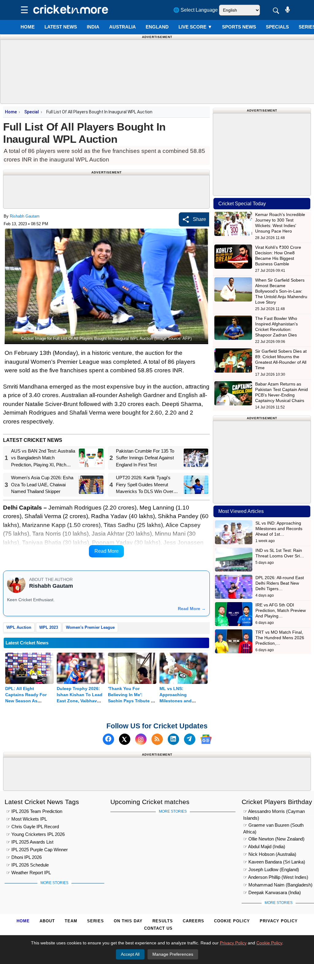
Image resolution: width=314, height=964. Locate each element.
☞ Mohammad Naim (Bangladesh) (277, 884)
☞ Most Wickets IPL (26, 819)
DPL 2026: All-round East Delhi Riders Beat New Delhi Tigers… (279, 583)
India (93, 26)
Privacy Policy (279, 921)
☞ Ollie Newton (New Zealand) (273, 838)
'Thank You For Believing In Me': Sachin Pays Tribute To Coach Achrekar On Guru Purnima (132, 700)
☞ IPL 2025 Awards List (29, 841)
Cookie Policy (232, 921)
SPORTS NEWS (239, 26)
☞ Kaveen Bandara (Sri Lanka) (274, 861)
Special (31, 111)
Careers (193, 921)
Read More (106, 551)
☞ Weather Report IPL (28, 872)
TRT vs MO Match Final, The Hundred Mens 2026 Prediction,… (279, 638)
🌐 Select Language (195, 10)
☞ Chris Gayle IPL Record (32, 826)
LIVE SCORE (195, 26)
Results (162, 921)
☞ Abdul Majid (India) (264, 846)
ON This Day (128, 921)
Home (28, 26)
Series (95, 921)
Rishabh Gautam (25, 216)
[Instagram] (141, 739)
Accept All (130, 954)
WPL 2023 (48, 627)
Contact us (158, 928)
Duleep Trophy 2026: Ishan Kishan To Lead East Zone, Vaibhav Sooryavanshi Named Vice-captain (79, 700)
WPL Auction (18, 627)
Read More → (192, 608)
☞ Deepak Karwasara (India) (272, 892)
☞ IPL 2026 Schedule (27, 864)
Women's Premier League (90, 627)
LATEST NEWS (60, 26)
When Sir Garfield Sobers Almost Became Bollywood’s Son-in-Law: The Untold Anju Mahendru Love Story (281, 291)
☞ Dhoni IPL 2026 (24, 857)
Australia (122, 26)
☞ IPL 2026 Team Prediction (34, 811)
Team (71, 921)
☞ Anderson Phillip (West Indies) (275, 877)
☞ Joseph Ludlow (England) (271, 869)
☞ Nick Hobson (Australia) (269, 854)
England (157, 26)
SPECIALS (277, 26)
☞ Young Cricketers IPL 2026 (35, 834)
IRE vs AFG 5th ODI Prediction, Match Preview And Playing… (280, 610)
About (47, 921)
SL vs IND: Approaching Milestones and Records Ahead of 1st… (278, 529)
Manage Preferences (172, 954)
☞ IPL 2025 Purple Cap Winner (37, 849)
